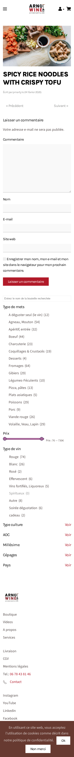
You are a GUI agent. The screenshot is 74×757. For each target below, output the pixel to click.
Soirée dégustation (25, 508)
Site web (9, 239)
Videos (8, 622)
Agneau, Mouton (24, 322)
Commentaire (13, 139)
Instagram (10, 695)
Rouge (17, 456)
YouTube (9, 703)
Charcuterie (21, 344)
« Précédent (14, 106)
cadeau (17, 515)
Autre (15, 500)
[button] (5, 9)
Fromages (19, 365)
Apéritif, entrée (23, 329)
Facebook (10, 718)
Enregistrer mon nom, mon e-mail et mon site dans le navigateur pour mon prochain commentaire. (35, 265)
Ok (63, 740)
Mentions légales (15, 666)
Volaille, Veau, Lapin (27, 424)
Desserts (17, 358)
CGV (6, 658)
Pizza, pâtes (21, 387)
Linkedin (9, 710)
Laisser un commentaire (26, 281)
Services (9, 637)
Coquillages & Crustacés (30, 351)
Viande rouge (22, 416)
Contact (16, 681)
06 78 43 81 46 (20, 674)
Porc (14, 409)
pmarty (17, 92)
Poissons (19, 402)
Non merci (38, 749)
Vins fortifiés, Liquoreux (29, 486)
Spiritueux (19, 493)
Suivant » (61, 106)
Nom (6, 199)
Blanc (16, 464)
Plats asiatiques (23, 394)
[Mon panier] (69, 9)
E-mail (8, 219)
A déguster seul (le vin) (29, 314)
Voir (68, 524)
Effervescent (20, 478)
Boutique (10, 614)
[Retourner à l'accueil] (37, 9)
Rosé (15, 471)
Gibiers (17, 373)
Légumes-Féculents (27, 380)
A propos (9, 629)
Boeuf (16, 336)
